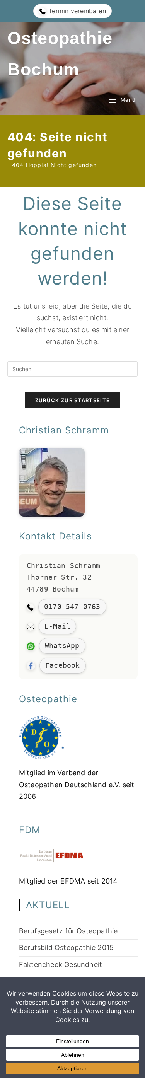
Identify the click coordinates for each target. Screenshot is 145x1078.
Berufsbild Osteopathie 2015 (66, 947)
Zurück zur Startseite (72, 400)
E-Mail (57, 626)
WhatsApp (62, 645)
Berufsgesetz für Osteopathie (68, 931)
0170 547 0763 (72, 606)
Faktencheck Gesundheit (60, 964)
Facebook (62, 665)
